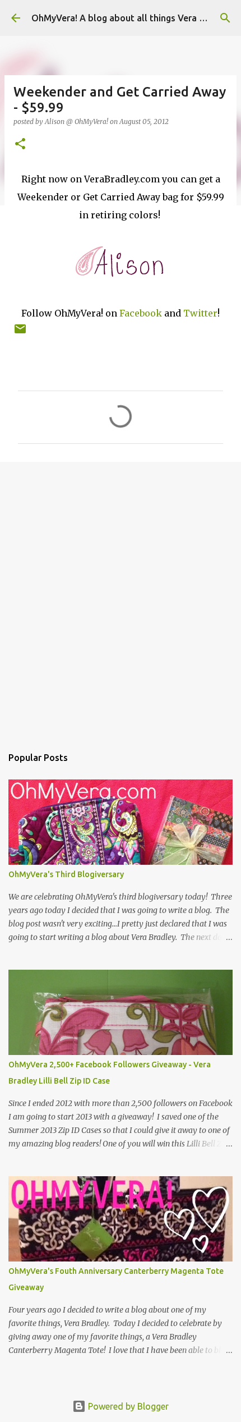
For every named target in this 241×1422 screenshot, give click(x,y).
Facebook (140, 313)
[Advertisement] (120, 598)
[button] (20, 144)
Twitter (200, 313)
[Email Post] (20, 333)
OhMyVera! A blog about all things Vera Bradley (131, 18)
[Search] (225, 17)
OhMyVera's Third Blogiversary (66, 874)
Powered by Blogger (127, 1406)
